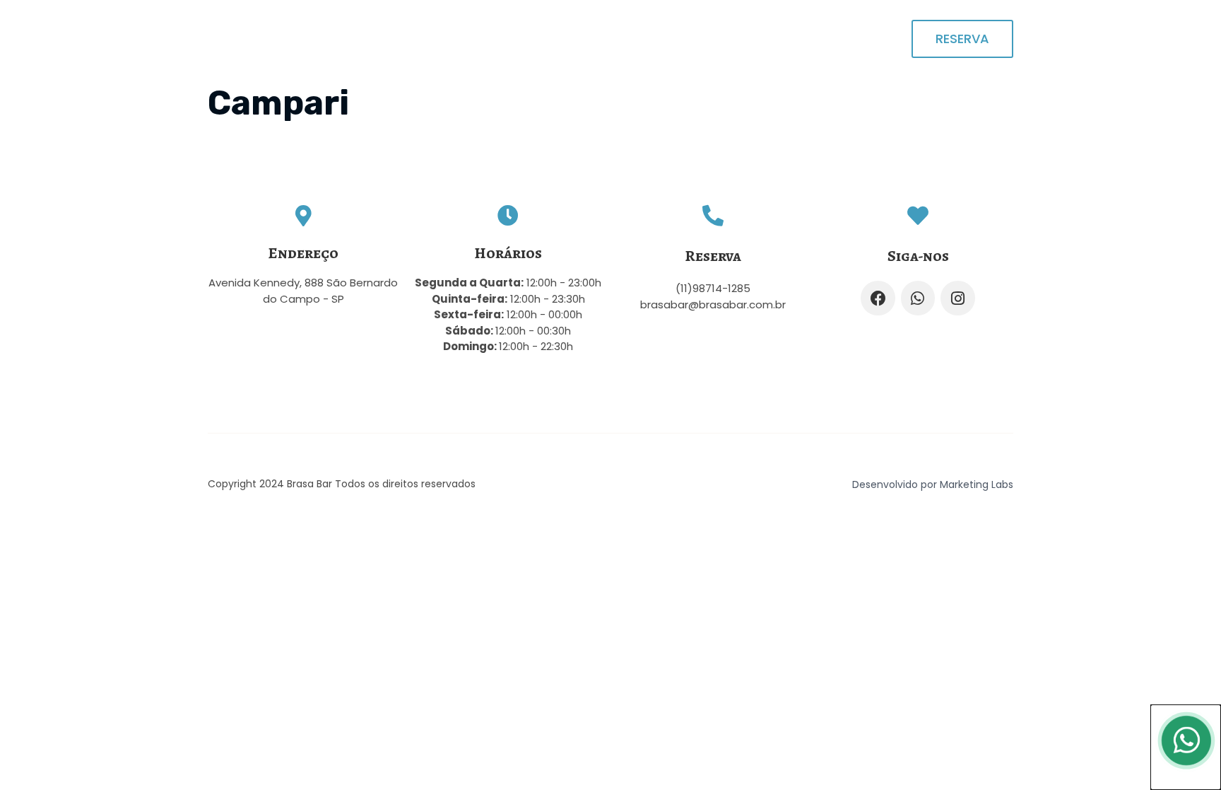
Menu (795, 38)
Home (677, 38)
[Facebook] (878, 298)
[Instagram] (957, 298)
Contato (860, 38)
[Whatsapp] (918, 298)
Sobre (737, 38)
